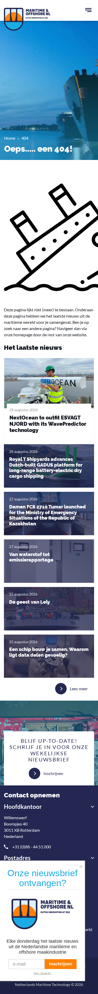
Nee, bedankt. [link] (42, 973)
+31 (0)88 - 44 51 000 (31, 846)
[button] (82, 865)
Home (9, 137)
